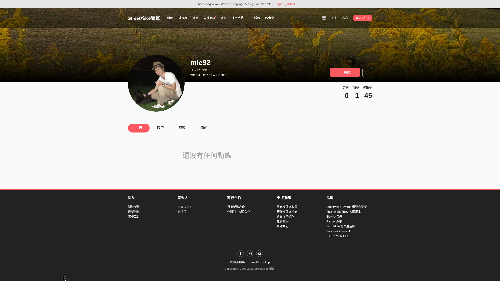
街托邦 (182, 211)
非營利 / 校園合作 (238, 211)
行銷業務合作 (236, 206)
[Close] (495, 4)
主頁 (138, 128)
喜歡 (182, 128)
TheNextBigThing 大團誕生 (343, 211)
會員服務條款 (285, 216)
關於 (203, 128)
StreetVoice (144, 18)
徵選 (223, 18)
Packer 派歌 (334, 221)
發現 (170, 18)
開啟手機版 (237, 262)
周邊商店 (209, 18)
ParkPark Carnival (338, 231)
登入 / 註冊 (363, 18)
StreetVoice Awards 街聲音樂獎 (346, 206)
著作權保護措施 (287, 211)
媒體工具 (134, 216)
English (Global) (285, 4)
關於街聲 (134, 206)
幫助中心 (282, 226)
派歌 (257, 18)
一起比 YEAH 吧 (337, 236)
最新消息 (134, 211)
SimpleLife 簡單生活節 (340, 226)
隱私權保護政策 (287, 206)
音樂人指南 (185, 206)
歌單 (195, 18)
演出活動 (237, 18)
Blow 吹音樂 (334, 216)
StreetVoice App (259, 262)
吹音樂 (269, 18)
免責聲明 (282, 221)
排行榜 (182, 18)
